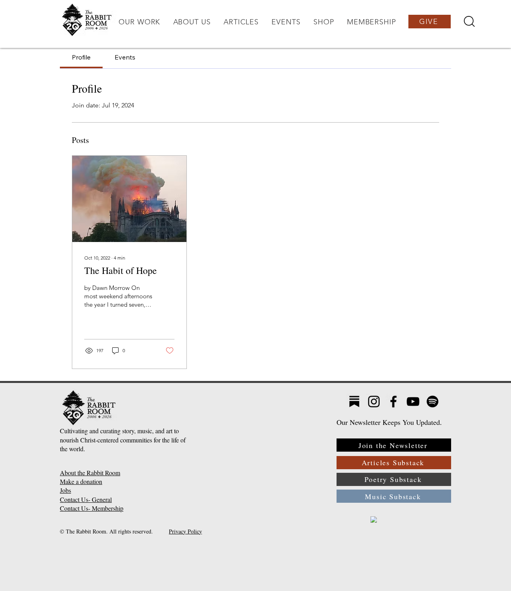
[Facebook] (393, 401)
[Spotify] (432, 401)
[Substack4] (354, 401)
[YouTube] (413, 401)
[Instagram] (374, 401)
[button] (139, 22)
